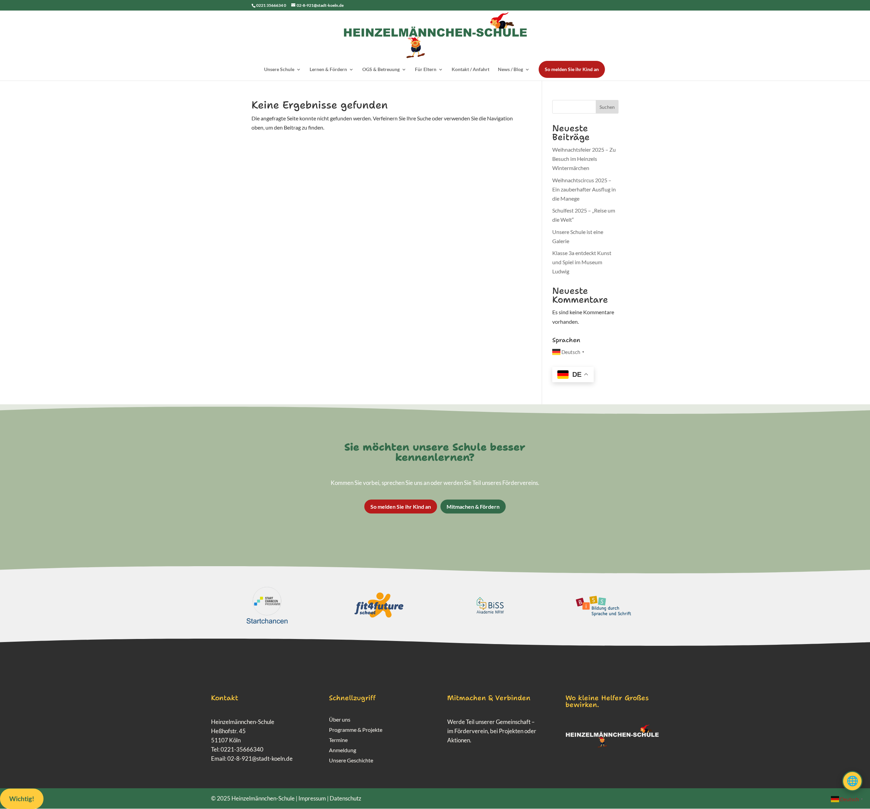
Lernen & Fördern (328, 69)
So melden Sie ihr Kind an (572, 69)
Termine (338, 740)
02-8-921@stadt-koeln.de (260, 758)
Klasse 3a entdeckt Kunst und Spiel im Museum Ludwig (581, 262)
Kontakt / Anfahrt (470, 69)
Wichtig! (21, 799)
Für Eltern (425, 69)
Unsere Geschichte (351, 760)
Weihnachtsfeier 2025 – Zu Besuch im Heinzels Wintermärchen (584, 158)
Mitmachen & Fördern (473, 506)
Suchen (607, 107)
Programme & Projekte (355, 730)
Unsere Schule (279, 69)
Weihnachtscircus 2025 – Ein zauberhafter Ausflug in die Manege (584, 189)
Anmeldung (342, 750)
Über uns (339, 720)
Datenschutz (345, 798)
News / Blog (510, 69)
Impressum (312, 798)
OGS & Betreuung (381, 69)
